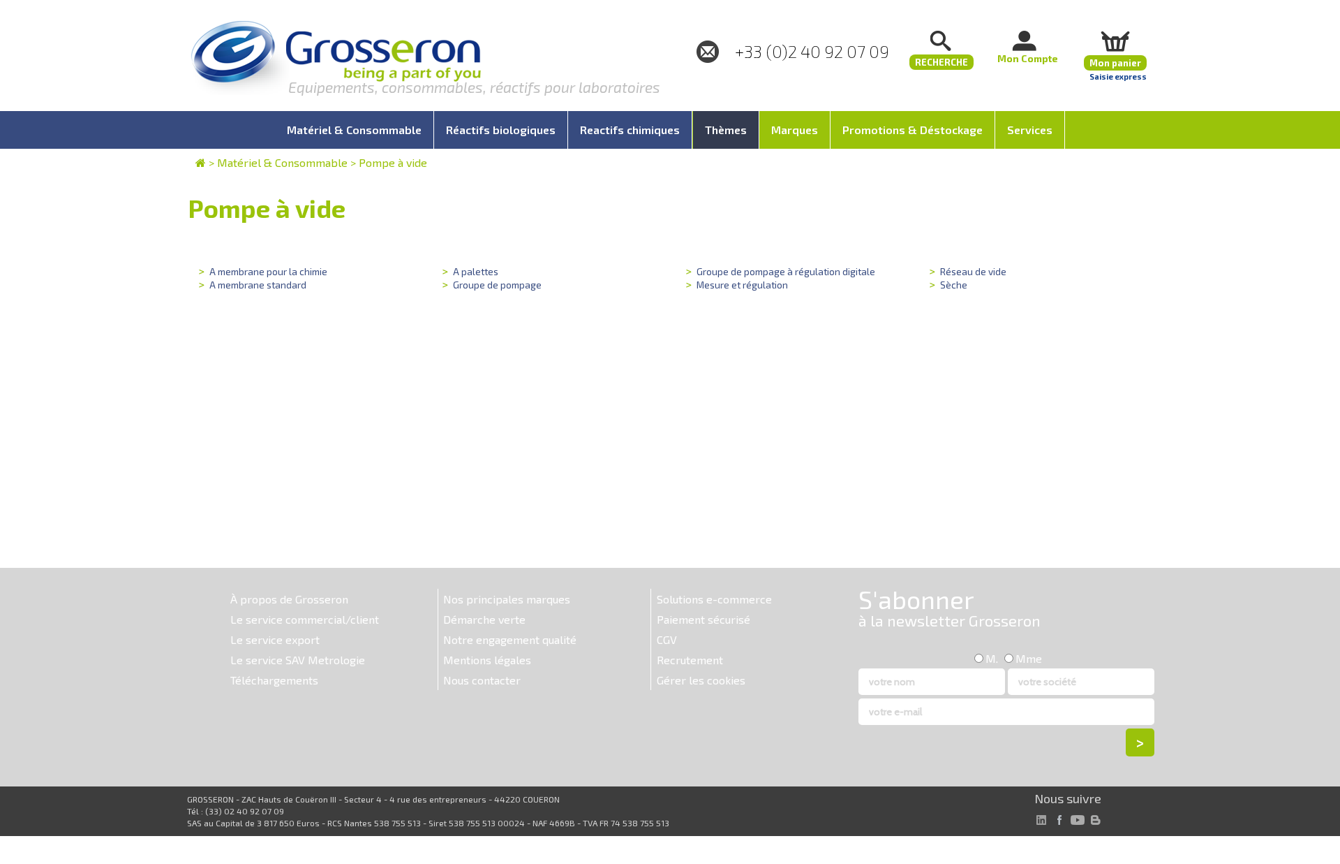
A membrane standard (257, 285)
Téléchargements (274, 680)
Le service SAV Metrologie (297, 659)
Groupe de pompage (497, 285)
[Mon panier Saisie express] (1115, 41)
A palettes (475, 271)
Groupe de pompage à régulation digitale (786, 271)
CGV (667, 639)
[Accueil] (336, 59)
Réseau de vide (973, 271)
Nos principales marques (506, 599)
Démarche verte (484, 619)
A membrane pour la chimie (268, 271)
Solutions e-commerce (714, 599)
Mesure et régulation (742, 285)
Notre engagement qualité (509, 639)
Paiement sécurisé (703, 619)
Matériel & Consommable (282, 162)
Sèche (953, 285)
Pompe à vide (393, 162)
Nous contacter (482, 680)
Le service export (275, 639)
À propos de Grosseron (289, 599)
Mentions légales (487, 659)
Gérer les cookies (701, 680)
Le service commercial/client (304, 619)
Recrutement (690, 659)
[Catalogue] (200, 162)
